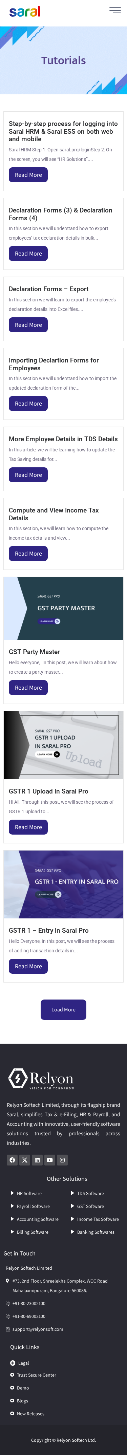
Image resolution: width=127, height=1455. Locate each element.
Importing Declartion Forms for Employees (54, 364)
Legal (23, 1363)
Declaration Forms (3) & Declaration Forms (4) (60, 214)
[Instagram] (62, 1160)
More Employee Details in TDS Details (63, 439)
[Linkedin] (37, 1160)
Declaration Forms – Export (48, 289)
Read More (28, 175)
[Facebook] (12, 1160)
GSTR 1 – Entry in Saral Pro (49, 930)
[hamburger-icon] (115, 11)
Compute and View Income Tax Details (54, 514)
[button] (63, 1361)
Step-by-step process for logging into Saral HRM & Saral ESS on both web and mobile (63, 131)
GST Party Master (34, 652)
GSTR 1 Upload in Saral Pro (48, 791)
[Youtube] (49, 1160)
